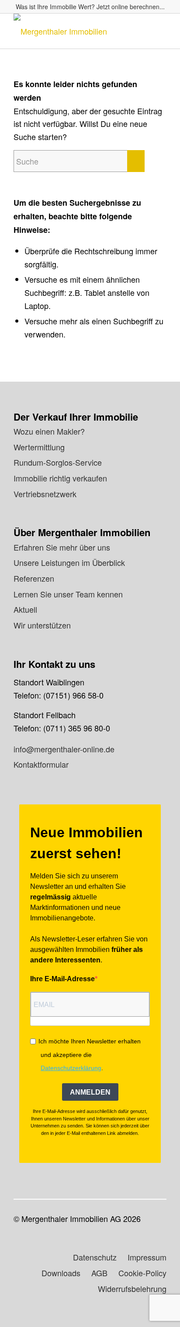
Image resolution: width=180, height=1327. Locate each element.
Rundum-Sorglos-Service (58, 462)
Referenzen (34, 578)
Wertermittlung (39, 447)
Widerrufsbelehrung (132, 1288)
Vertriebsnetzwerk (45, 493)
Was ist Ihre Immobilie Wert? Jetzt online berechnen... (90, 6)
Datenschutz (95, 1257)
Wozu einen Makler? (49, 431)
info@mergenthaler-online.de (64, 749)
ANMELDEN (90, 1092)
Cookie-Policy (142, 1272)
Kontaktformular (41, 764)
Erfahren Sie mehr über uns (62, 547)
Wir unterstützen (42, 625)
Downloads (61, 1272)
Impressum (147, 1257)
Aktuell (25, 609)
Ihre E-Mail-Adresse (62, 979)
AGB (99, 1272)
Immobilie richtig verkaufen (60, 478)
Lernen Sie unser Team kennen (68, 594)
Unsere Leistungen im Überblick (69, 562)
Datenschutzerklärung (71, 1067)
